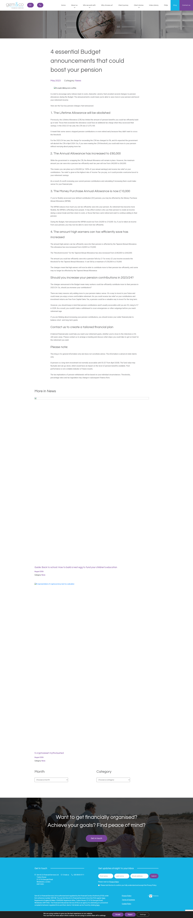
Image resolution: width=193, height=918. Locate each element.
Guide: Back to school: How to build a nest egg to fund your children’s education (76, 567)
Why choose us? (107, 5)
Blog (175, 5)
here (103, 898)
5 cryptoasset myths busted (49, 753)
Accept (117, 914)
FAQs (166, 5)
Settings (143, 914)
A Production (153, 896)
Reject (130, 914)
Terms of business (128, 900)
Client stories (138, 5)
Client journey (123, 5)
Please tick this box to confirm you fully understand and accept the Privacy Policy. (129, 885)
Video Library (153, 5)
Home (63, 5)
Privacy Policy (114, 882)
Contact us (186, 5)
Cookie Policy (126, 904)
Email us (66, 875)
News (78, 80)
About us (74, 5)
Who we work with (89, 5)
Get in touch (96, 838)
